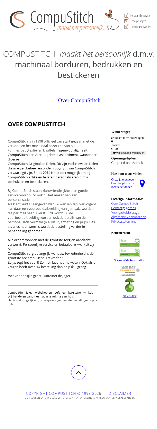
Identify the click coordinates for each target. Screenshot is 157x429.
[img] (78, 20)
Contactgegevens (123, 208)
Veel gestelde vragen (126, 212)
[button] (78, 372)
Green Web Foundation (129, 260)
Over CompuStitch (124, 203)
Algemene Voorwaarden (128, 217)
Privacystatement (123, 221)
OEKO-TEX (130, 296)
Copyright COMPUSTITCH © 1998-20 (61, 393)
